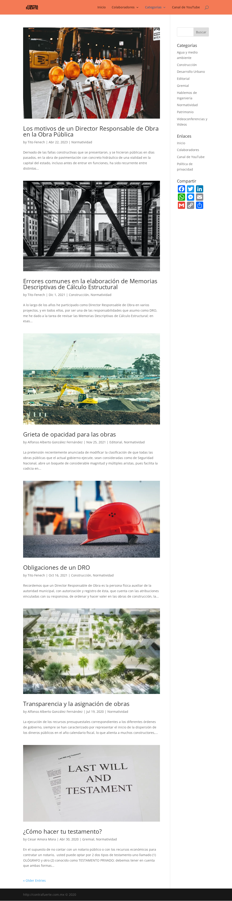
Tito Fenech (36, 142)
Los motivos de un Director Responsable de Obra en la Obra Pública (91, 131)
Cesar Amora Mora (42, 839)
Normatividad (81, 142)
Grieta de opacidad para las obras (69, 434)
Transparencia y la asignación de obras (76, 704)
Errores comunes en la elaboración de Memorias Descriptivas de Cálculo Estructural (90, 284)
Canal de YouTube (186, 7)
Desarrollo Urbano (191, 71)
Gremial (88, 839)
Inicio (101, 7)
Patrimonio (185, 112)
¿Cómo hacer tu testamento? (62, 831)
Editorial (115, 442)
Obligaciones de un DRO (56, 567)
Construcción (79, 295)
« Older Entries (34, 880)
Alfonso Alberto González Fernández (55, 442)
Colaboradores (188, 150)
